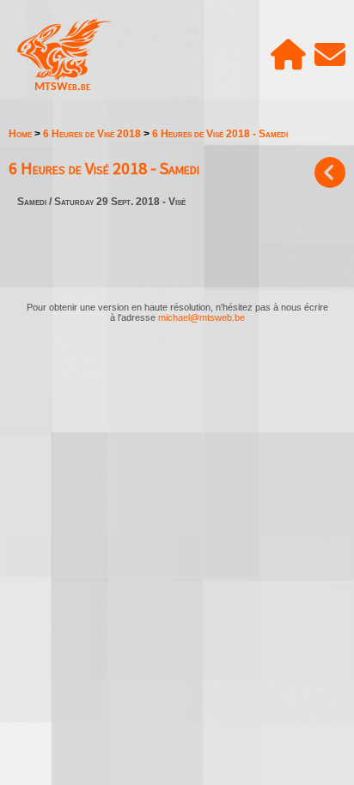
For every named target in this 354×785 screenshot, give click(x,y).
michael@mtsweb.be (201, 317)
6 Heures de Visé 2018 (92, 134)
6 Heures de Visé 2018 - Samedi (220, 134)
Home (20, 134)
